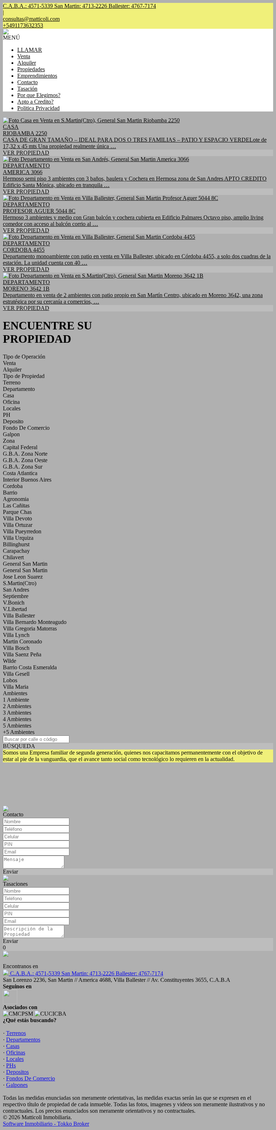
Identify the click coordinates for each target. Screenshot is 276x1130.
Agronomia (16, 499)
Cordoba (13, 486)
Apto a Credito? (35, 102)
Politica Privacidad (38, 108)
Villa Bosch (16, 648)
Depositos (17, 1072)
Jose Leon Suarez (23, 577)
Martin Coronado (22, 641)
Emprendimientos (37, 76)
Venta (23, 56)
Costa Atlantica (20, 473)
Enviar (10, 872)
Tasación (27, 89)
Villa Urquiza (18, 538)
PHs (11, 1065)
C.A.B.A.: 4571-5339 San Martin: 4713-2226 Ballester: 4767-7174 (86, 973)
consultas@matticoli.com (31, 19)
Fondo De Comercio (26, 428)
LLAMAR (29, 50)
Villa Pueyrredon (22, 531)
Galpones (17, 1085)
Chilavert (13, 557)
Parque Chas (17, 512)
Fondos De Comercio (30, 1078)
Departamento (19, 389)
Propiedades (31, 69)
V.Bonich (13, 603)
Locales (11, 408)
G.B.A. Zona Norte (25, 454)
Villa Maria (15, 687)
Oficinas (15, 1052)
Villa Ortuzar (17, 525)
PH (6, 415)
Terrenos (16, 1033)
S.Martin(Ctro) (19, 583)
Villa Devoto (17, 518)
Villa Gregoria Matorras (30, 628)
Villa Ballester (19, 615)
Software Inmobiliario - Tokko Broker (46, 1124)
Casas (12, 1046)
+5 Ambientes (18, 732)
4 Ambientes (17, 719)
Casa (8, 395)
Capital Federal (20, 447)
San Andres (16, 590)
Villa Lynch (16, 635)
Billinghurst (16, 544)
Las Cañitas (16, 505)
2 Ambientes (17, 706)
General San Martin (25, 564)
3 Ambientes (17, 713)
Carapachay (16, 551)
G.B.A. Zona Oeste (25, 460)
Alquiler (26, 63)
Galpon (11, 434)
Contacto (27, 82)
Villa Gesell (16, 674)
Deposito (13, 421)
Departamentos (23, 1039)
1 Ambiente (16, 700)
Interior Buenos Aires (27, 480)
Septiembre (15, 596)
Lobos (10, 680)
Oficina (11, 402)
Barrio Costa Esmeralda (30, 667)
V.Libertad (15, 609)
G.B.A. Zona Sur (22, 467)
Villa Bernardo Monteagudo (34, 622)
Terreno (11, 382)
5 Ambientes (17, 726)
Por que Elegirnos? (38, 95)
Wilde (9, 661)
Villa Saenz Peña (22, 654)
